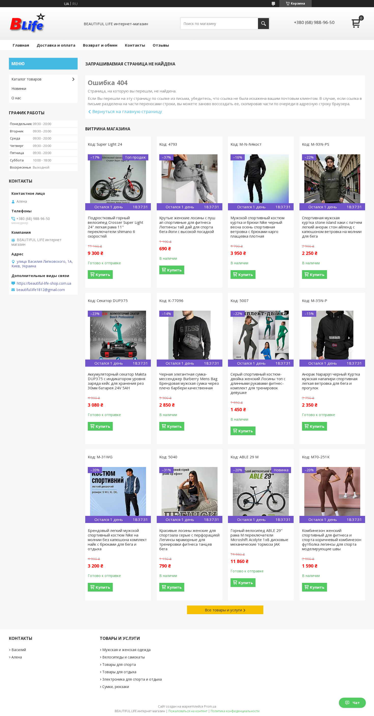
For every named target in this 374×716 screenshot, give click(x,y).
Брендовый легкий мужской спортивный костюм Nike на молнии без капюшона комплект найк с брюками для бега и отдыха (117, 539)
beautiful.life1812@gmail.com (41, 289)
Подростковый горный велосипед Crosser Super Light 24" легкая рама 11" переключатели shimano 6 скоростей (115, 226)
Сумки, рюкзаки (115, 686)
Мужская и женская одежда (126, 649)
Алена (16, 657)
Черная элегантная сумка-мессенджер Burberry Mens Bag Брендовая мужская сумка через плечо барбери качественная (189, 381)
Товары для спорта (119, 664)
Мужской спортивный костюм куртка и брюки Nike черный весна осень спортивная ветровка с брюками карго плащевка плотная (257, 226)
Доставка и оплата (56, 45)
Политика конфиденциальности (235, 711)
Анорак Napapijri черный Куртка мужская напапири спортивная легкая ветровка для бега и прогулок (331, 381)
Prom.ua (210, 706)
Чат (356, 702)
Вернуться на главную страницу (127, 111)
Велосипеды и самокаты (123, 657)
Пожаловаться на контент (187, 711)
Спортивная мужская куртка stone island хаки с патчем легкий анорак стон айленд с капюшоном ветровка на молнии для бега (332, 226)
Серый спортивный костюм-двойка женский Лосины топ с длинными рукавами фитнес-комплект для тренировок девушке (258, 383)
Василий (18, 649)
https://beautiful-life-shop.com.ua (44, 283)
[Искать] (263, 23)
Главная (21, 45)
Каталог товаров (26, 79)
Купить (103, 274)
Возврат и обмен (100, 45)
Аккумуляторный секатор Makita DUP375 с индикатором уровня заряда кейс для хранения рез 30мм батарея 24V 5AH (117, 381)
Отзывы (161, 45)
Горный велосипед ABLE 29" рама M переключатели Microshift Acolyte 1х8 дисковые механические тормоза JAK (259, 537)
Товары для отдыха (119, 671)
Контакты (135, 45)
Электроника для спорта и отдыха (132, 679)
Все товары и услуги (223, 609)
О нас (16, 97)
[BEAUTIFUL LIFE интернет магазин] (27, 23)
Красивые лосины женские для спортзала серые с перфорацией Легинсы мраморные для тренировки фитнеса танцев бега (189, 539)
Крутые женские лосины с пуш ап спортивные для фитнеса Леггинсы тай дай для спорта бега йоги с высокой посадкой (187, 224)
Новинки (18, 88)
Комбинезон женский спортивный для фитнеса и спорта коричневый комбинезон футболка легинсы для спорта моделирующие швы (331, 539)
